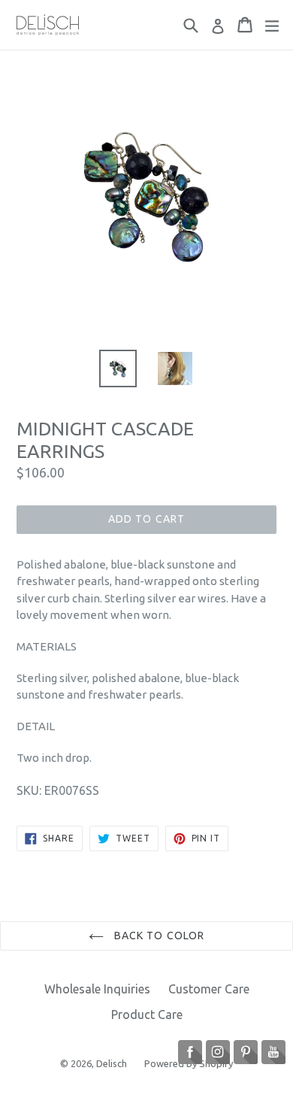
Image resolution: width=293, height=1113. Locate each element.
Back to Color (158, 936)
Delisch (112, 1063)
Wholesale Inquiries (97, 989)
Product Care (147, 1014)
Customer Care (208, 989)
